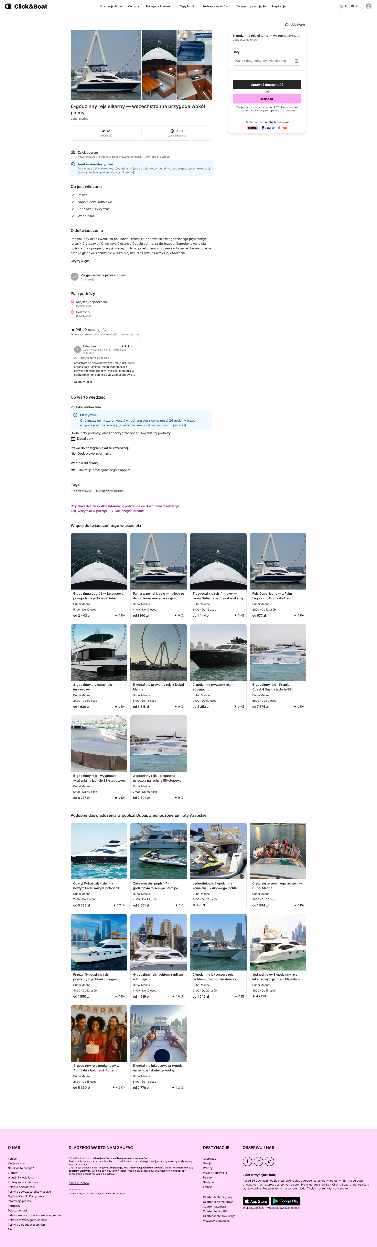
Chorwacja (210, 1158)
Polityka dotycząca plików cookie (29, 1191)
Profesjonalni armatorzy (23, 1182)
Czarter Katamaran (215, 1206)
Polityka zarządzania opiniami (27, 1224)
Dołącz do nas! (17, 1210)
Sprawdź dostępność (267, 85)
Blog (11, 1229)
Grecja (207, 1163)
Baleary (208, 1177)
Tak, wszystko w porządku (91, 511)
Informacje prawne (20, 1201)
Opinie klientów (79, 1183)
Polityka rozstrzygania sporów (27, 1219)
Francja (207, 1186)
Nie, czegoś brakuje (130, 511)
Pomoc (12, 1158)
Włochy (208, 1168)
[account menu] (368, 6)
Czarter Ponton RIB (215, 1211)
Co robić (134, 6)
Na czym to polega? (21, 1168)
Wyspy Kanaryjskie (215, 1172)
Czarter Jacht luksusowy (219, 1216)
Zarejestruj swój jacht (251, 6)
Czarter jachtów (111, 6)
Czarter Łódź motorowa (218, 1201)
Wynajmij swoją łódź (21, 1177)
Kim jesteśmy (16, 1163)
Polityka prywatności (21, 1186)
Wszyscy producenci (216, 1220)
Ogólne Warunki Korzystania (26, 1196)
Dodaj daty (85, 438)
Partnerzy (14, 1205)
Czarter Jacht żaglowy (217, 1197)
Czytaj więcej (80, 261)
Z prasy (13, 1172)
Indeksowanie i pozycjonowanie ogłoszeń (34, 1215)
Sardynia (208, 1182)
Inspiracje (278, 6)
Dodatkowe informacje (94, 453)
